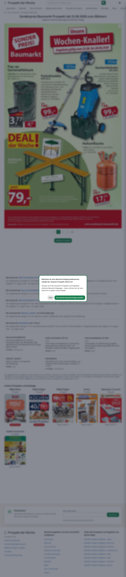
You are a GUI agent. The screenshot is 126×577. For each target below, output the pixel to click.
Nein (50, 298)
